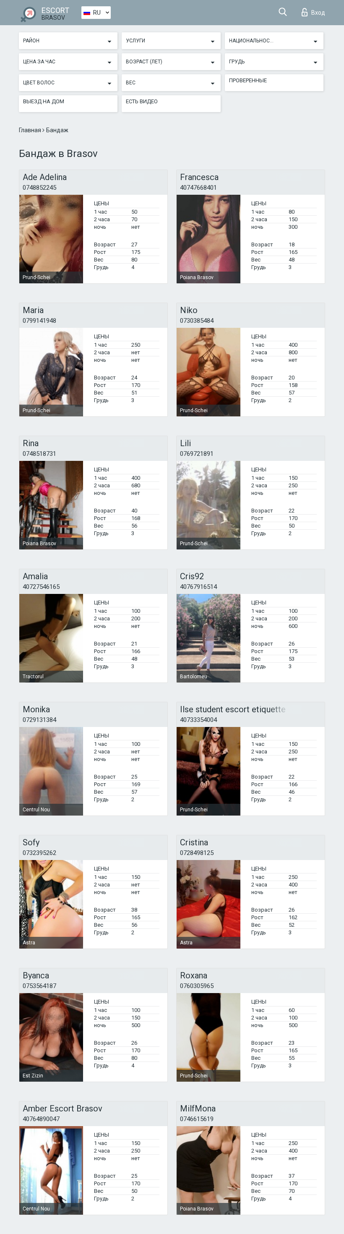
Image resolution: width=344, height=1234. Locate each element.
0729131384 (39, 720)
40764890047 (41, 1119)
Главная (30, 130)
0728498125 (197, 853)
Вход (318, 12)
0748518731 (39, 454)
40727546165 (41, 587)
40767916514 (198, 587)
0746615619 (197, 1119)
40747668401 (198, 187)
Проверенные (248, 80)
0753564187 (39, 986)
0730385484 (197, 320)
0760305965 (197, 986)
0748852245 (39, 187)
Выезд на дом (43, 101)
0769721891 (197, 454)
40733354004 (198, 720)
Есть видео (142, 101)
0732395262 (39, 853)
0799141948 (39, 320)
